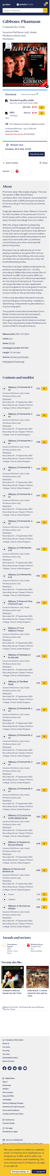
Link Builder (7, 1100)
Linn (10, 338)
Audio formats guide (28, 94)
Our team (6, 1047)
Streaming (7, 1085)
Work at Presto (8, 1061)
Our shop (6, 1051)
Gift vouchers (8, 1092)
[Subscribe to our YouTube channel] (25, 1068)
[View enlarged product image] (25, 65)
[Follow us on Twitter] (10, 1068)
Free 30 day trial (36, 154)
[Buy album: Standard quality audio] (42, 107)
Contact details (9, 1123)
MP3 (12, 112)
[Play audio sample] (4, 389)
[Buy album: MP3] (42, 113)
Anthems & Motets (19, 357)
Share (45, 163)
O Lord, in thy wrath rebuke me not (19, 816)
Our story (6, 1054)
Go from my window (19, 907)
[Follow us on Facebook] (5, 1068)
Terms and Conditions (11, 1110)
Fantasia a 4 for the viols (19, 656)
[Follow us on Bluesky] (15, 1068)
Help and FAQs (8, 1096)
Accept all (40, 1171)
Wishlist (6, 1089)
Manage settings (19, 1171)
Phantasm (7, 399)
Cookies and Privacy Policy (13, 1114)
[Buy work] (44, 389)
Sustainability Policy (10, 1058)
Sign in (5, 1082)
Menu (7, 4)
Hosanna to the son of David (19, 843)
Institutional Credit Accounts (13, 1107)
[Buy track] (44, 894)
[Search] (45, 10)
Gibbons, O (13, 387)
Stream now (16, 144)
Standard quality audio (22, 100)
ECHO (12, 343)
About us (6, 1043)
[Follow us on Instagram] (20, 1068)
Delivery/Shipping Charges (13, 1103)
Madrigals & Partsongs (13, 361)
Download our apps (10, 1131)
